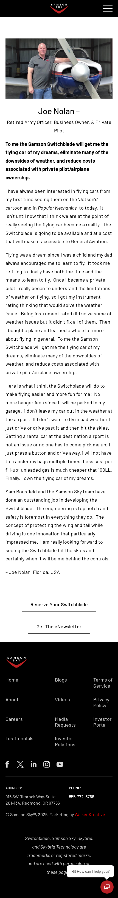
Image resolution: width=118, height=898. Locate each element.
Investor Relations (65, 741)
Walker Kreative (90, 814)
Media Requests (65, 722)
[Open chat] (107, 887)
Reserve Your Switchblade (59, 604)
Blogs (61, 680)
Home (11, 680)
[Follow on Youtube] (58, 763)
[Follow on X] (19, 763)
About (12, 699)
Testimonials (19, 738)
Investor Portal (102, 722)
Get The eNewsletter (59, 626)
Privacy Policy (101, 702)
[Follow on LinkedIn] (32, 763)
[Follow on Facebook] (6, 763)
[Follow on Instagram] (45, 763)
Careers (14, 719)
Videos (62, 699)
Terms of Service (103, 683)
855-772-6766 (81, 796)
